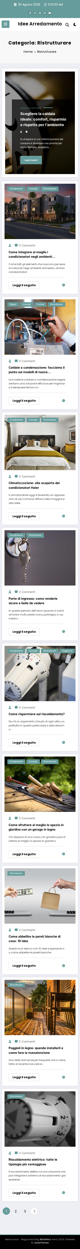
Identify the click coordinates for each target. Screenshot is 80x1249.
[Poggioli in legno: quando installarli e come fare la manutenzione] (40, 1007)
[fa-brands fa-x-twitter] (35, 13)
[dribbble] (40, 13)
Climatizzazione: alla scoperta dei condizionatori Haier (34, 485)
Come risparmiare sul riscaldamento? (37, 714)
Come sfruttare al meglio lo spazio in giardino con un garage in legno (36, 827)
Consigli (24, 108)
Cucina (40, 304)
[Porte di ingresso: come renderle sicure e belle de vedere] (40, 558)
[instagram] (45, 13)
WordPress (45, 1239)
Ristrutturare (34, 108)
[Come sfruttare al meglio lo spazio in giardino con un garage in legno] (40, 784)
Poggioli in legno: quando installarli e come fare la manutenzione (36, 1050)
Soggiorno (67, 651)
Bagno (13, 304)
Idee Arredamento (40, 24)
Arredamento (16, 188)
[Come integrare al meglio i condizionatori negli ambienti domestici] (40, 211)
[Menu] (5, 24)
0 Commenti (27, 245)
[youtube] (50, 13)
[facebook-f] (30, 13)
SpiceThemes (41, 1242)
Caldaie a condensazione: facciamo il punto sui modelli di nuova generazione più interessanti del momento (37, 370)
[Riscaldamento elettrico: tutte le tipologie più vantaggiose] (40, 1118)
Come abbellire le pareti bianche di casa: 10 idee (35, 938)
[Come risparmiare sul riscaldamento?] (40, 673)
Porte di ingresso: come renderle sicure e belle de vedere (33, 601)
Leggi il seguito (31, 160)
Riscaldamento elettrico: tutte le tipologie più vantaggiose (33, 1162)
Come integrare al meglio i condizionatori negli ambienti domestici (30, 254)
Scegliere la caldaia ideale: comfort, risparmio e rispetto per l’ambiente (43, 119)
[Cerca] (67, 25)
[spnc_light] (74, 25)
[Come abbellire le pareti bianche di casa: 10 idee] (40, 895)
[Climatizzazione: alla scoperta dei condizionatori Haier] (40, 442)
